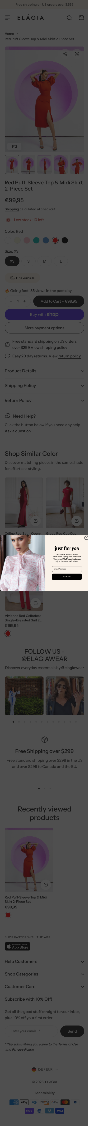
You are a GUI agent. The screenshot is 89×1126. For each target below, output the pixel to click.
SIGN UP (65, 577)
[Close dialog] (84, 537)
